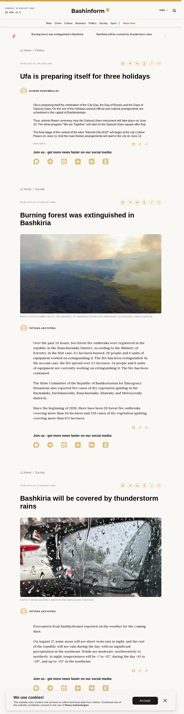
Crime (58, 23)
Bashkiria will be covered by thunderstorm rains (124, 34)
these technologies (77, 705)
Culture (68, 23)
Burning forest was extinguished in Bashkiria (57, 34)
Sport (114, 23)
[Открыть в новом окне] (36, 161)
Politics (92, 23)
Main (49, 23)
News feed (129, 23)
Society (103, 23)
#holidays (39, 144)
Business (80, 23)
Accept (145, 701)
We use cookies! (28, 697)
